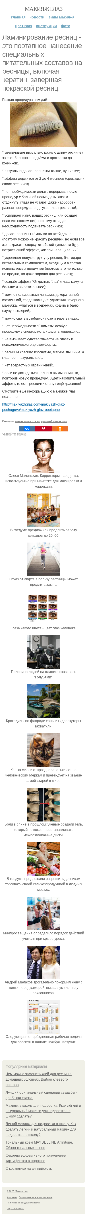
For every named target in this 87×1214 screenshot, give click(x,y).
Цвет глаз (23, 25)
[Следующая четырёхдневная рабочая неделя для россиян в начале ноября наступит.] (43, 1031)
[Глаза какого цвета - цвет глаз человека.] (43, 622)
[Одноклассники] (60, 428)
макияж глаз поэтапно (27, 421)
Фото (65, 25)
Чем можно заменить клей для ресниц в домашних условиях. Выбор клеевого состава (39, 1079)
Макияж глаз (43, 8)
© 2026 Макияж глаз (17, 1191)
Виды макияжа (61, 17)
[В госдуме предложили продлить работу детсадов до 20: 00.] (43, 524)
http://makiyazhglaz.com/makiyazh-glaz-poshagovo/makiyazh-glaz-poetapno (33, 407)
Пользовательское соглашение (35, 1197)
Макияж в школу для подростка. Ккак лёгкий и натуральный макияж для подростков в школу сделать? (43, 1111)
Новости (36, 17)
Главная (18, 17)
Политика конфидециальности (23, 1202)
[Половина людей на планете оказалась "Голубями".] (43, 666)
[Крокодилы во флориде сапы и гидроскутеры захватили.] (43, 715)
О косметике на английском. (29, 1168)
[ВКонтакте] (27, 428)
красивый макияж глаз (54, 421)
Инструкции (46, 25)
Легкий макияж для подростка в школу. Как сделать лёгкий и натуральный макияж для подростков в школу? (41, 1129)
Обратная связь (15, 1208)
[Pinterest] (43, 428)
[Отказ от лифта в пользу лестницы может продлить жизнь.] (43, 573)
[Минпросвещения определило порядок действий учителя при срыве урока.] (43, 927)
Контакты (12, 1197)
